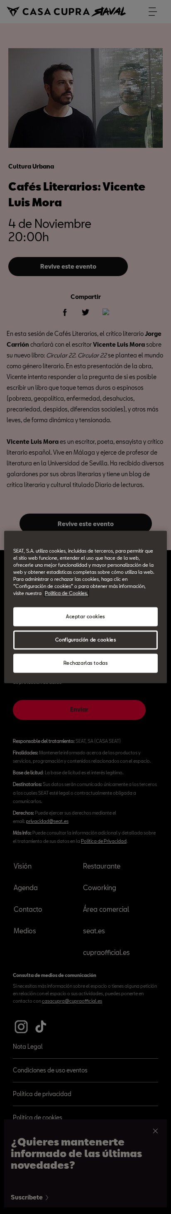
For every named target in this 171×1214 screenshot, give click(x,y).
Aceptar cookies (85, 616)
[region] (85, 607)
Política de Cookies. (66, 593)
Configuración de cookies (85, 640)
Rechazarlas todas (86, 663)
